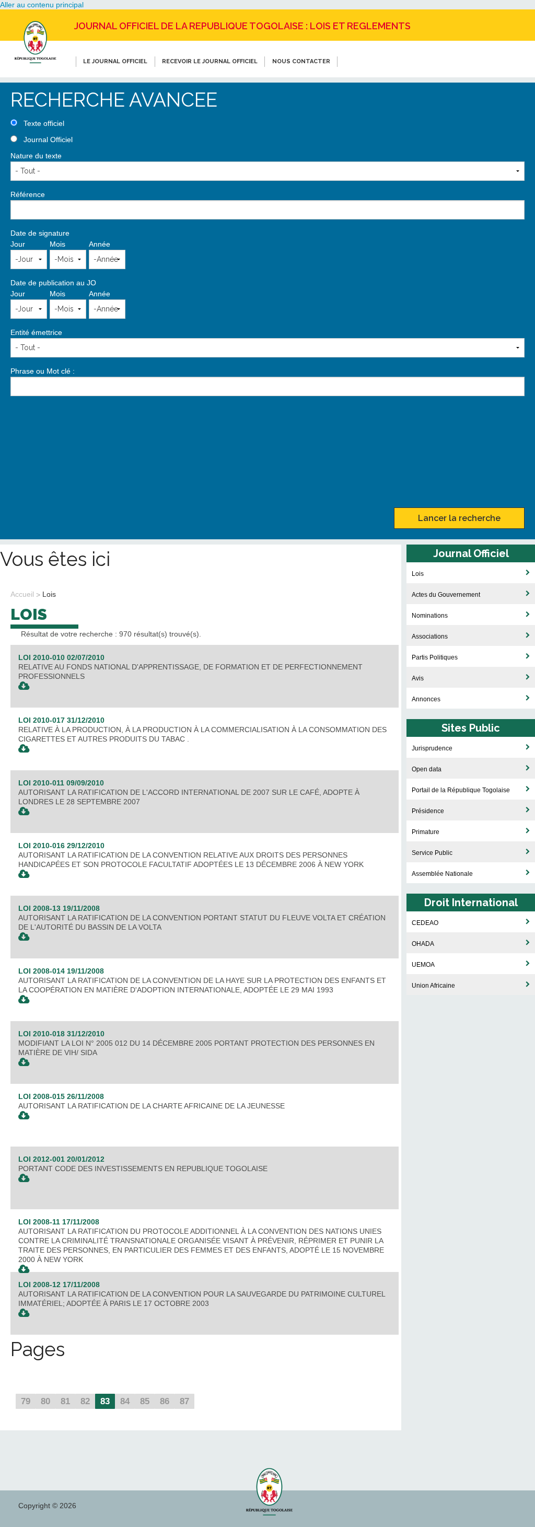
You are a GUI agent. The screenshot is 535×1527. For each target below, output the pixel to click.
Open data (426, 769)
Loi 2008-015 (61, 1096)
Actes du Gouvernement (446, 594)
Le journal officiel (115, 61)
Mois (57, 244)
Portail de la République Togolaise (461, 789)
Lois (49, 594)
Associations (430, 636)
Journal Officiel (48, 139)
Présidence (428, 810)
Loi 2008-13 (59, 908)
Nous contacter (301, 61)
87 (184, 1401)
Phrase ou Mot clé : (42, 371)
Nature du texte (36, 156)
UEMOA (423, 964)
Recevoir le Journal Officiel (210, 61)
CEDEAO (425, 922)
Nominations (430, 615)
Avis (418, 678)
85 (144, 1401)
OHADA (423, 943)
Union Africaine (433, 985)
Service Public (432, 852)
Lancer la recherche (459, 518)
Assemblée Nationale (442, 873)
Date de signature (39, 233)
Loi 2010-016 (61, 845)
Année (99, 244)
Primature (425, 831)
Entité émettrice (36, 332)
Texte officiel (44, 123)
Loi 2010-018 (61, 1033)
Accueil (22, 594)
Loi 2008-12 (59, 1284)
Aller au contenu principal (42, 5)
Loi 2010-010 (61, 657)
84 (125, 1401)
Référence (27, 194)
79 (25, 1401)
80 (45, 1401)
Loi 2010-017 (61, 720)
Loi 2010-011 (61, 783)
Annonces (426, 699)
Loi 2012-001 (61, 1159)
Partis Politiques (435, 657)
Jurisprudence (432, 748)
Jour (17, 244)
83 (105, 1401)
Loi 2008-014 (61, 971)
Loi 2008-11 (58, 1222)
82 (85, 1401)
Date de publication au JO (53, 283)
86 (164, 1401)
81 (65, 1401)
